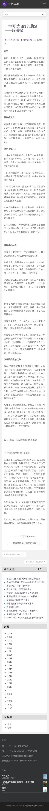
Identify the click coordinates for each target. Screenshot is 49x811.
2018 (9, 662)
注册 (9, 724)
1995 (9, 708)
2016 (9, 669)
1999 (9, 704)
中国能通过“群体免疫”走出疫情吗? (22, 596)
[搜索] (43, 14)
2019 (9, 658)
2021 (9, 651)
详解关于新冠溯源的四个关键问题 (22, 593)
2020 (10, 654)
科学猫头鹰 (27, 40)
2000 (10, 701)
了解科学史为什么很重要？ (19, 614)
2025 (10, 637)
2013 (9, 679)
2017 (9, 665)
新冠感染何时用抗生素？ (18, 600)
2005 (10, 694)
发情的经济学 (13, 607)
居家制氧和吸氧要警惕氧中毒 (20, 603)
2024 (10, 640)
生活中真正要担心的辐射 (18, 585)
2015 (9, 672)
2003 (10, 697)
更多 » (41, 569)
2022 (10, 647)
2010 (9, 687)
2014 (9, 676)
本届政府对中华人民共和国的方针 (22, 610)
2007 (9, 690)
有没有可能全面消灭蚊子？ (19, 589)
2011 (9, 683)
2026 (10, 633)
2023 (10, 644)
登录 (9, 727)
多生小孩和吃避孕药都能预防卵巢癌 (23, 578)
